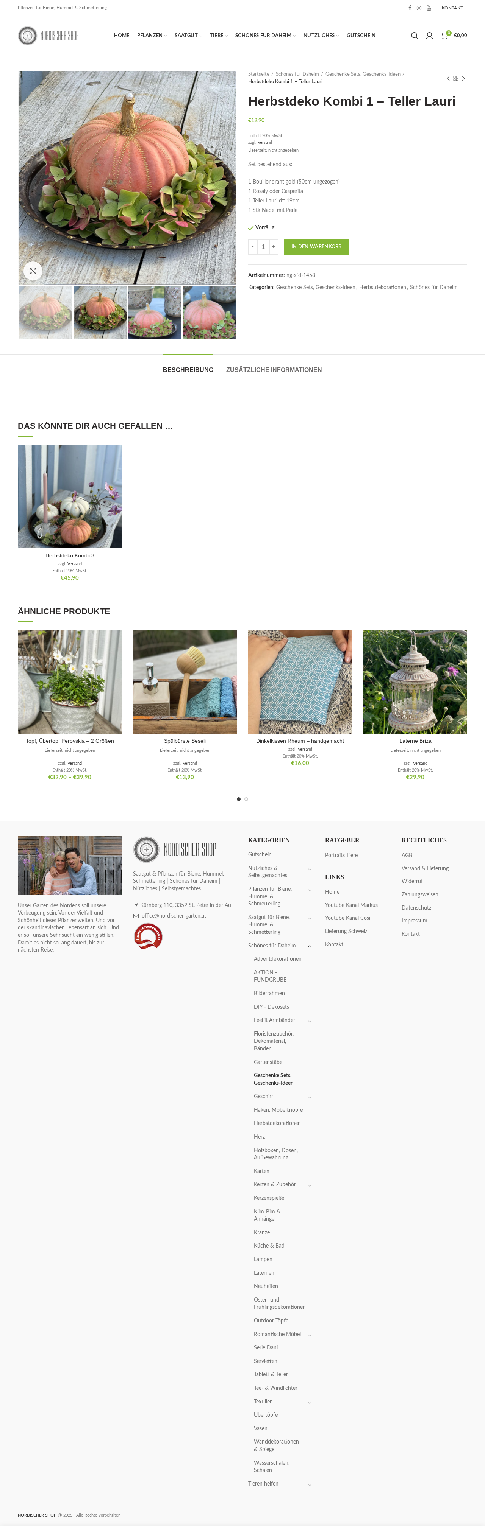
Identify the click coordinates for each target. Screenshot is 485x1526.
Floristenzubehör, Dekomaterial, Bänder (274, 1041)
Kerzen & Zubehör (275, 1184)
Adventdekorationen (278, 959)
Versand (265, 142)
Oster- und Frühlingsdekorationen (280, 1303)
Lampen (263, 1259)
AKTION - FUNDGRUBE (270, 976)
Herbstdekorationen (382, 287)
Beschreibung (188, 370)
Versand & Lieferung (425, 868)
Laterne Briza (415, 741)
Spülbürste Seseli (185, 741)
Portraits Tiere (341, 855)
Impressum (414, 921)
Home (332, 892)
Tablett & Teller (271, 1374)
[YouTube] (429, 8)
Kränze (262, 1232)
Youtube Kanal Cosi (347, 918)
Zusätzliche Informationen (274, 370)
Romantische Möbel (277, 1334)
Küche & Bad (269, 1246)
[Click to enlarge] (32, 270)
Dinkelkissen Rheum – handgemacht (300, 741)
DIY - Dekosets (271, 1007)
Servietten (265, 1361)
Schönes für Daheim (297, 74)
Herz (259, 1137)
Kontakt (334, 944)
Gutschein (260, 854)
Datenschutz (416, 908)
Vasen (261, 1428)
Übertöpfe (266, 1415)
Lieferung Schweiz (346, 931)
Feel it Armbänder (274, 1020)
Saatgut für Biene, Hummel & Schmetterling (269, 925)
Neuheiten (266, 1286)
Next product (463, 78)
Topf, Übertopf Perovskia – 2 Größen (70, 741)
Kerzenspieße (269, 1198)
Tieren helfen (263, 1484)
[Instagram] (419, 8)
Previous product (448, 78)
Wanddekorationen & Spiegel (276, 1445)
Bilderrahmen (269, 993)
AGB (407, 855)
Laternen (264, 1273)
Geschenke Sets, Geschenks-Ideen (363, 74)
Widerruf (412, 881)
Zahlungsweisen (420, 895)
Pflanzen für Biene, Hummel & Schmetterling (270, 897)
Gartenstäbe (268, 1062)
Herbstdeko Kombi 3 (69, 555)
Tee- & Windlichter (275, 1388)
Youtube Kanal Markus (351, 905)
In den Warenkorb (316, 246)
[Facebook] (410, 8)
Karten (261, 1171)
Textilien (263, 1402)
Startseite (258, 74)
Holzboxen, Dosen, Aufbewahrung (276, 1154)
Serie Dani (266, 1347)
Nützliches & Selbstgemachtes (267, 872)
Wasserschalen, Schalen (271, 1467)
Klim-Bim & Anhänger (267, 1215)
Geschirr (263, 1096)
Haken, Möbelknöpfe (278, 1110)
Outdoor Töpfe (271, 1321)
